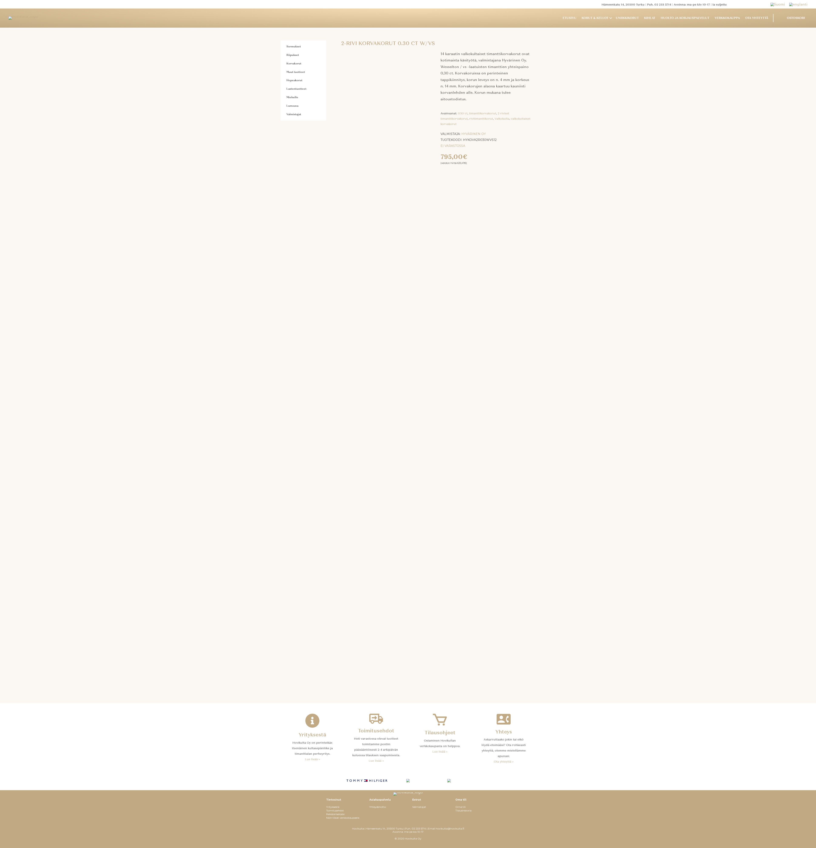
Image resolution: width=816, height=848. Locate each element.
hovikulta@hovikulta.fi (450, 828)
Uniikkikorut (627, 18)
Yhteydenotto (377, 806)
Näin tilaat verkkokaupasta (342, 817)
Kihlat (649, 18)
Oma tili (460, 806)
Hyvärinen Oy (473, 134)
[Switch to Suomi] (780, 4)
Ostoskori (796, 18)
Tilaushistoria (463, 810)
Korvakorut (293, 63)
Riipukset (292, 55)
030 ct (463, 113)
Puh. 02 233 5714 (659, 4)
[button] (610, 18)
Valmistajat (293, 114)
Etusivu (569, 18)
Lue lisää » (312, 759)
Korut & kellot (595, 18)
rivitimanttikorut (481, 119)
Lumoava (292, 106)
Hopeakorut (294, 80)
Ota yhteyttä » (504, 761)
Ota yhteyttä (756, 18)
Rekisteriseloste (335, 814)
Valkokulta (501, 119)
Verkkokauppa (727, 18)
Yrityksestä (332, 806)
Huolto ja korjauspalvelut (685, 18)
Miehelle (292, 97)
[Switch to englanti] (798, 4)
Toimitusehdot (335, 810)
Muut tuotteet (295, 72)
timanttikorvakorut (482, 113)
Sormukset (293, 46)
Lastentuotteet (296, 89)
